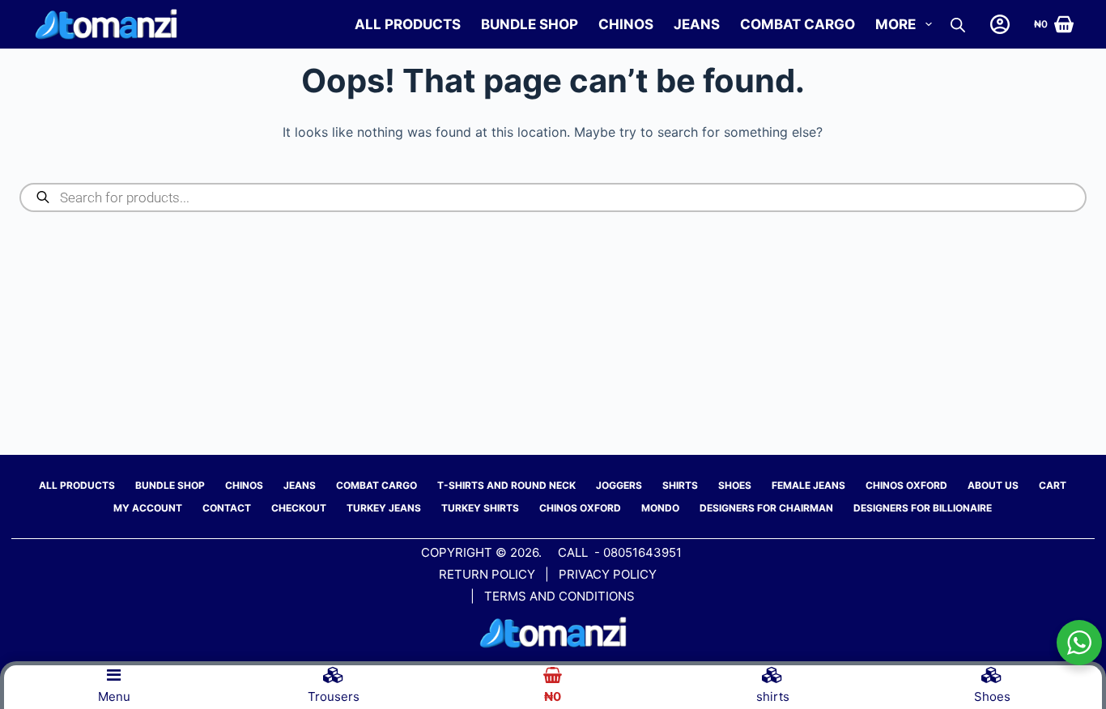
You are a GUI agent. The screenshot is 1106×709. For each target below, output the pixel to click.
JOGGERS (619, 485)
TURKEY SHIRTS (480, 508)
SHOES (734, 485)
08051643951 (642, 552)
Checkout (298, 508)
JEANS (697, 24)
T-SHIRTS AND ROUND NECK (506, 485)
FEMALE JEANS (808, 485)
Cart (1052, 485)
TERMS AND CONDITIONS (559, 596)
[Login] (1000, 24)
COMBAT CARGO (797, 24)
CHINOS (625, 24)
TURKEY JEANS (384, 508)
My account (147, 508)
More (895, 24)
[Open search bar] (958, 25)
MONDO (660, 508)
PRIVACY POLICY (609, 574)
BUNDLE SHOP (529, 24)
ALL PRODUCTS (408, 24)
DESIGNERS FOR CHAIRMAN (766, 508)
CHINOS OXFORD (906, 485)
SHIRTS (680, 485)
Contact (226, 508)
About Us (993, 485)
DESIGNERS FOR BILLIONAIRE (922, 508)
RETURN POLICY (487, 574)
